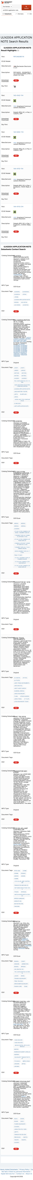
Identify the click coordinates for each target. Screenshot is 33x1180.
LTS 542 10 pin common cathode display (22, 566)
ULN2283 (16, 1126)
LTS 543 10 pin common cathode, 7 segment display (22, 532)
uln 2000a (17, 305)
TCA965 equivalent (19, 1124)
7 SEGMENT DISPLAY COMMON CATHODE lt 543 (22, 536)
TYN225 (16, 891)
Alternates (20, 14)
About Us (29, 1174)
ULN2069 (23, 351)
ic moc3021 (17, 403)
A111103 (25, 677)
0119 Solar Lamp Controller (22, 882)
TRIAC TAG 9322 (18, 981)
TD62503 (16, 355)
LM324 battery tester (20, 391)
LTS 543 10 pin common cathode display (22, 540)
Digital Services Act (8, 1174)
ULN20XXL (17, 291)
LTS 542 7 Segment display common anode (22, 558)
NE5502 (23, 523)
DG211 (22, 1121)
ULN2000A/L (17, 275)
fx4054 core (18, 986)
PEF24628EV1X (18, 57)
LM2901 (22, 339)
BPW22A (23, 966)
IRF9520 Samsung (19, 898)
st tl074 (26, 699)
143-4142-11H (18, 95)
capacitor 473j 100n (20, 1129)
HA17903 (23, 341)
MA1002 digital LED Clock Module (22, 1046)
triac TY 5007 (18, 555)
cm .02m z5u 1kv (18, 969)
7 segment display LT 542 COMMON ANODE (22, 547)
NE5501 (16, 523)
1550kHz (23, 873)
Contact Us (20, 1174)
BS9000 (16, 966)
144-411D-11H (18, 169)
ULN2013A (25, 305)
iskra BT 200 (17, 901)
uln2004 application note (22, 299)
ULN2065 (23, 348)
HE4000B (28, 946)
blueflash (23, 394)
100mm (16, 878)
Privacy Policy (24, 1169)
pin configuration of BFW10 (22, 972)
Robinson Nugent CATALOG (22, 1051)
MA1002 (16, 1049)
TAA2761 (16, 1139)
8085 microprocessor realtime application (22, 385)
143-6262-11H (18, 132)
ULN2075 (23, 352)
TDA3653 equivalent (20, 978)
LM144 (16, 396)
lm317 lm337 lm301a (20, 688)
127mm (24, 870)
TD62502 (23, 353)
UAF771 (16, 1131)
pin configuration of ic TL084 (22, 381)
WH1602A (23, 891)
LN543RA (16, 1063)
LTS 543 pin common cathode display (22, 562)
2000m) (23, 876)
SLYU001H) (17, 677)
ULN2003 (23, 345)
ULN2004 (16, 347)
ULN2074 (16, 352)
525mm (16, 873)
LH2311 (16, 339)
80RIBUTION (25, 964)
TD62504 (23, 355)
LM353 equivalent (19, 693)
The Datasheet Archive (6, 2)
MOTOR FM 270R (18, 903)
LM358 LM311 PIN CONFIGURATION (22, 400)
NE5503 (16, 526)
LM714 (16, 394)
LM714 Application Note (21, 406)
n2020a (16, 302)
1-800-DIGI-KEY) (18, 1042)
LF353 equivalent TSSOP (21, 701)
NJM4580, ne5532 (19, 691)
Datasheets (8, 14)
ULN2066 (16, 349)
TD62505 (16, 356)
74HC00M (16, 906)
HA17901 (16, 341)
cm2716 (25, 1137)
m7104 (23, 1063)
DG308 (16, 1121)
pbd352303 (17, 1137)
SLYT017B (17, 680)
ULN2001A (17, 294)
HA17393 (23, 340)
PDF (16, 80)
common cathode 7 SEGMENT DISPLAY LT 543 (22, 544)
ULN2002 (16, 345)
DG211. (24, 1096)
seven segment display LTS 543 (22, 551)
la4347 (16, 975)
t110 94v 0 (17, 1061)
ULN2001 (21, 344)
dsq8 (25, 986)
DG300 (22, 1118)
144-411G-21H (18, 207)
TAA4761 (23, 1139)
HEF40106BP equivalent (21, 983)
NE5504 (23, 526)
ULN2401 (16, 1142)
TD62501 (16, 353)
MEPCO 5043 (26, 1061)
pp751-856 (17, 844)
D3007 (23, 940)
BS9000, (25, 939)
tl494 (16, 696)
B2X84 (22, 975)
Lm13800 (16, 1066)
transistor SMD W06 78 (21, 885)
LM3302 (28, 339)
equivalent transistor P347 (22, 1057)
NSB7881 (16, 1054)
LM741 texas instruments (21, 683)
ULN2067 (23, 349)
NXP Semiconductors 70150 (22, 888)
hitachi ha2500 (24, 696)
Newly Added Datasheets (9, 1169)
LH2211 (28, 338)
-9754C (24, 294)
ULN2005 (23, 347)
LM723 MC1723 (18, 685)
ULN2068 (16, 351)
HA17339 (16, 340)
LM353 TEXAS (18, 699)
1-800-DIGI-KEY (21, 1023)
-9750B (16, 297)
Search (26, 8)
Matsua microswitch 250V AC (22, 895)
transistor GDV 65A (20, 1134)
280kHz (16, 876)
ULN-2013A (24, 302)
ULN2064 (16, 348)
